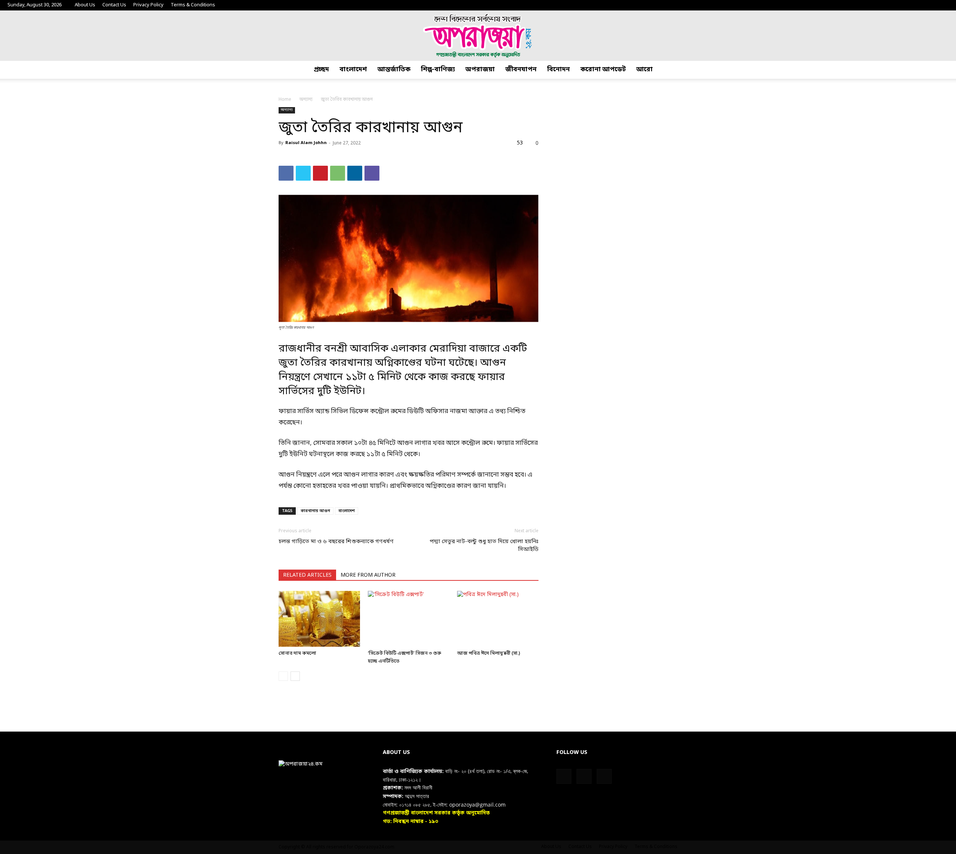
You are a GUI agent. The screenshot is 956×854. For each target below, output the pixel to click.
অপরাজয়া (480, 69)
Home (285, 100)
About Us (85, 5)
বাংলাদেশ (353, 69)
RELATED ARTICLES (307, 575)
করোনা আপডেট (603, 69)
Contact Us (114, 5)
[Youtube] (943, 5)
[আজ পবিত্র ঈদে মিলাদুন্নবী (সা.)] (497, 619)
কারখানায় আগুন (315, 511)
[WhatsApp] (337, 173)
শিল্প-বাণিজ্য (438, 69)
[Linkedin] (354, 173)
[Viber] (371, 173)
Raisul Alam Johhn (306, 143)
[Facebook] (918, 5)
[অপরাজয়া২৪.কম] (478, 35)
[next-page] (295, 676)
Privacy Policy (148, 5)
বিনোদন (558, 69)
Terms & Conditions (193, 5)
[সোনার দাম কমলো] (319, 619)
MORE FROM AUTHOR (368, 575)
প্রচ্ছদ (321, 69)
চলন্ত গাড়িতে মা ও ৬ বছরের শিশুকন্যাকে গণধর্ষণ (336, 541)
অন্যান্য (306, 100)
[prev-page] (283, 676)
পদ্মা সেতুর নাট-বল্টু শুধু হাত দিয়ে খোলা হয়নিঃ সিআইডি (484, 545)
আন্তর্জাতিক (394, 69)
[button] (947, 70)
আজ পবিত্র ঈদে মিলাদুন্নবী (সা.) (488, 653)
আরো (644, 69)
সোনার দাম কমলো (297, 653)
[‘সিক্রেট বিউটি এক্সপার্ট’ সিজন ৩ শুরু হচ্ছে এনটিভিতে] (408, 619)
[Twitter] (930, 5)
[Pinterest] (320, 173)
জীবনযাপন (521, 69)
